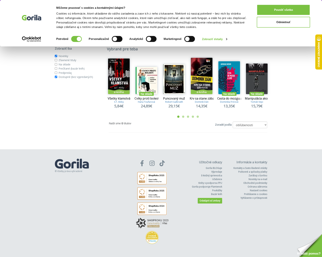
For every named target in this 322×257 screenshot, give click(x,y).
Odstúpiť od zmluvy (210, 200)
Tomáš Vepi (257, 101)
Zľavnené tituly (67, 60)
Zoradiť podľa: (223, 124)
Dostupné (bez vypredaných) (76, 77)
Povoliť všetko (283, 9)
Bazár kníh (216, 194)
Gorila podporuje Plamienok (207, 186)
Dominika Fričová (229, 101)
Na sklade (64, 64)
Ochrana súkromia (257, 186)
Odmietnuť (283, 22)
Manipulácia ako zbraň (261, 98)
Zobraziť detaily (212, 39)
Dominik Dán (202, 101)
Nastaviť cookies (258, 190)
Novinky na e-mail (258, 179)
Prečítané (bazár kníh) (72, 68)
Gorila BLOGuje (214, 168)
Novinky (63, 56)
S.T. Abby (119, 101)
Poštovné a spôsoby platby (252, 171)
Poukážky (217, 190)
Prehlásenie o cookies (255, 194)
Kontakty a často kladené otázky (250, 168)
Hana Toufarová (146, 101)
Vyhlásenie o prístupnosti (254, 197)
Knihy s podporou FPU (210, 183)
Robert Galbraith (174, 101)
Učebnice (217, 179)
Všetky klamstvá (119, 98)
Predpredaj (65, 73)
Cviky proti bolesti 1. (149, 98)
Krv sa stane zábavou (205, 98)
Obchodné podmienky (255, 183)
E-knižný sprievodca (211, 175)
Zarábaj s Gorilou (258, 175)
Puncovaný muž (174, 98)
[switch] (117, 39)
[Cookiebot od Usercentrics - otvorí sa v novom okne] (31, 39)
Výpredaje (216, 171)
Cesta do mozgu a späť (233, 98)
